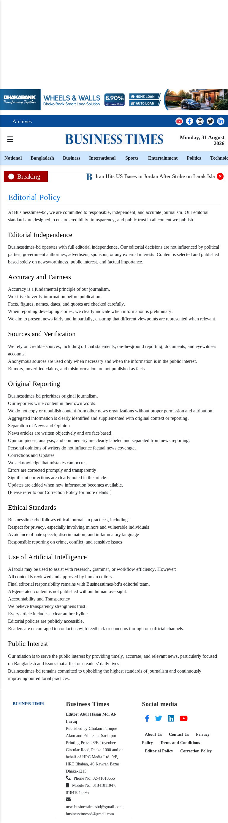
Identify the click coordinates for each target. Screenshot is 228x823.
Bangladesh (42, 158)
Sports (131, 158)
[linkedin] (171, 718)
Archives (22, 121)
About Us (153, 734)
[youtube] (183, 718)
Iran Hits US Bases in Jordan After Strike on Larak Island (152, 176)
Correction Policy (196, 751)
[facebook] (147, 718)
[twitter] (158, 718)
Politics (194, 158)
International (102, 158)
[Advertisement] (114, 41)
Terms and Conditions (180, 743)
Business (71, 158)
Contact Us (179, 734)
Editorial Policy (159, 751)
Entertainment (163, 158)
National (13, 158)
